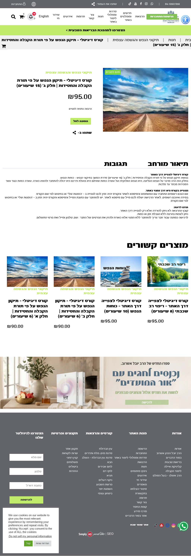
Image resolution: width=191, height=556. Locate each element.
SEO (110, 534)
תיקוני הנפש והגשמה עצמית (136, 40)
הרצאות (140, 16)
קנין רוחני (72, 457)
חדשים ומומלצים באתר (125, 17)
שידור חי (56, 16)
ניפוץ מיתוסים (139, 471)
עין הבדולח (105, 448)
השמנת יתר (105, 489)
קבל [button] (28, 543)
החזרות (73, 471)
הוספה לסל (80, 121)
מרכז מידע (140, 511)
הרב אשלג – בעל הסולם (167, 475)
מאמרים (142, 484)
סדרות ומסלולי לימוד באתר (112, 16)
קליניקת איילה (172, 466)
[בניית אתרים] (92, 534)
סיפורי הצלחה (138, 489)
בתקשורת (141, 493)
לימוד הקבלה (173, 471)
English (44, 16)
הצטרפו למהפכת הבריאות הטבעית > (95, 30)
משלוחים (72, 462)
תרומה (143, 497)
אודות (178, 448)
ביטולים (73, 466)
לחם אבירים (105, 466)
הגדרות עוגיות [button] (42, 543)
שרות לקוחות (70, 453)
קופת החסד (140, 506)
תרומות (80, 16)
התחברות (141, 453)
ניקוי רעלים (105, 480)
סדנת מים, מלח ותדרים (98, 453)
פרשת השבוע (104, 484)
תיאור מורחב (168, 164)
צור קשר (91, 16)
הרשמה (142, 448)
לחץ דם (107, 471)
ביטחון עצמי (105, 493)
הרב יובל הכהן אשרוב (168, 453)
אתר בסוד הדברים (136, 515)
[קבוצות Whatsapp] (152, 4)
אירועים (68, 16)
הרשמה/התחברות (161, 16)
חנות (101, 16)
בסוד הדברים (173, 457)
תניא (109, 475)
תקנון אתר (71, 448)
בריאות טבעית (173, 462)
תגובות (115, 164)
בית (188, 40)
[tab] (167, 164)
